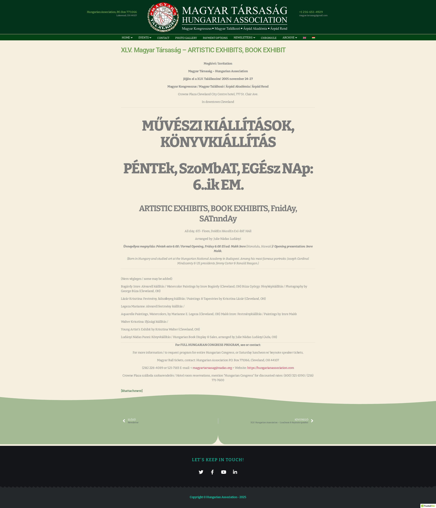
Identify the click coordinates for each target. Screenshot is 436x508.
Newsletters (243, 37)
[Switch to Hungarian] (313, 38)
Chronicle (269, 38)
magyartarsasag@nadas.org (212, 368)
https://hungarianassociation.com (270, 368)
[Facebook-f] (212, 472)
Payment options (215, 38)
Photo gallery (186, 38)
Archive (288, 37)
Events (143, 37)
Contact (163, 38)
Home (126, 37)
